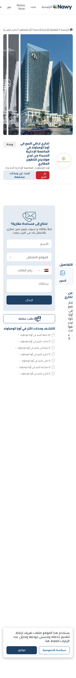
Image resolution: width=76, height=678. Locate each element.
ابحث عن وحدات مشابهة (20, 175)
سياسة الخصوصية (54, 650)
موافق (22, 650)
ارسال (29, 300)
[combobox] (33, 257)
